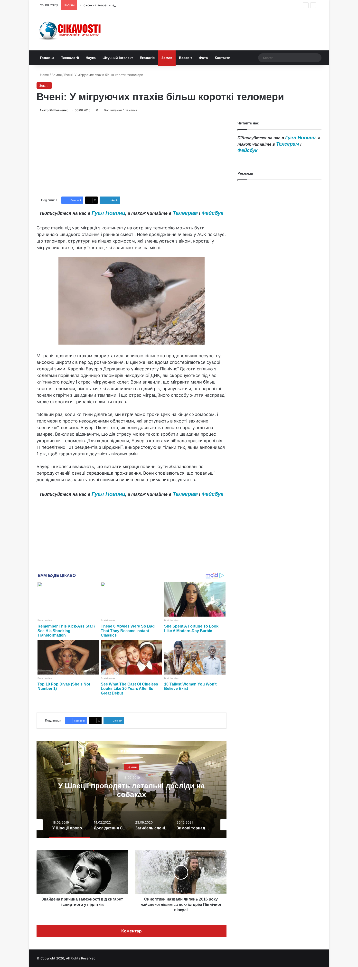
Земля (166, 58)
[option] (146, 789)
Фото (203, 58)
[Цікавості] (71, 30)
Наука (91, 58)
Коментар (131, 931)
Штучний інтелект (118, 58)
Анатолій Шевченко (53, 110)
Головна (47, 58)
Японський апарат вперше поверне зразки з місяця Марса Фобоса (131, 5)
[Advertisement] (131, 155)
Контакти (222, 58)
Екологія (147, 58)
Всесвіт (185, 58)
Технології (70, 58)
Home (44, 75)
